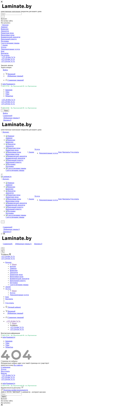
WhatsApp (9, 96)
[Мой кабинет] (2, 225)
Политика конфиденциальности (15, 390)
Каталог (13, 266)
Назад (14, 264)
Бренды (4, 373)
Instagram (8, 90)
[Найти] (3, 16)
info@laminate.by (9, 84)
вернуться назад (7, 365)
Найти (4, 396)
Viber (7, 92)
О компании (5, 367)
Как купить (5, 371)
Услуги (12, 293)
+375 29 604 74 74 (8, 57)
